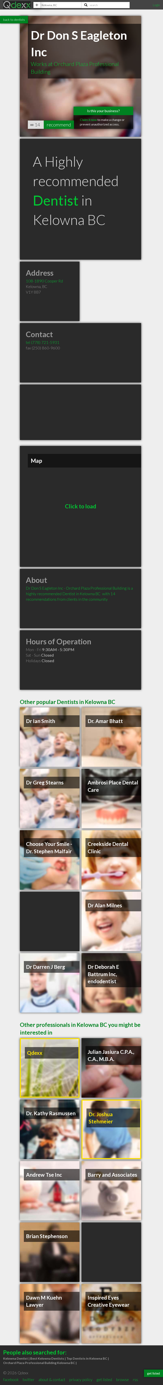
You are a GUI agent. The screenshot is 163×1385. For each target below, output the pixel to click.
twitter (28, 1379)
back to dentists (14, 19)
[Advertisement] (80, 412)
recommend (59, 124)
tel (42, 342)
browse (122, 1379)
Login (156, 5)
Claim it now (88, 119)
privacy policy (80, 1379)
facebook (11, 1379)
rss (135, 1379)
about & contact (52, 1379)
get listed (104, 1379)
